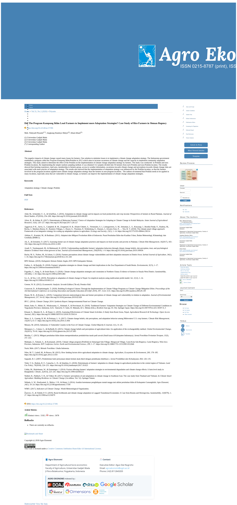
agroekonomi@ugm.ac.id (117, 468)
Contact (31, 129)
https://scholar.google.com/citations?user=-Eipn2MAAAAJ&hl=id (190, 224)
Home (31, 105)
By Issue (187, 308)
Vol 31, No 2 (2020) (39, 111)
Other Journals (188, 314)
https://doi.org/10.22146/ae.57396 (40, 128)
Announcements (33, 120)
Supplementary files (185, 272)
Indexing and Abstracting (36, 125)
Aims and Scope (190, 106)
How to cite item (185, 270)
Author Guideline (190, 110)
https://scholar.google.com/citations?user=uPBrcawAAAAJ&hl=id (189, 250)
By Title (187, 312)
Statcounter (29, 504)
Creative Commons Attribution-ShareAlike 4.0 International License (74, 449)
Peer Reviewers (190, 134)
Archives (31, 118)
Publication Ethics (190, 122)
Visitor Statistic (190, 138)
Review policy (184, 274)
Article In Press (196, 145)
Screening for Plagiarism (192, 126)
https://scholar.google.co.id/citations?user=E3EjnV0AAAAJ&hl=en (189, 237)
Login (31, 109)
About (31, 107)
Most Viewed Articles (196, 150)
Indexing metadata (185, 269)
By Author (187, 310)
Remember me (186, 197)
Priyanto (52, 111)
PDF (26, 200)
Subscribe (187, 211)
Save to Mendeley (187, 279)
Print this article (185, 267)
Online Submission (191, 118)
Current (31, 116)
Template (196, 156)
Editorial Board (190, 130)
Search (31, 114)
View (186, 209)
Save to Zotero (187, 282)
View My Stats (42, 504)
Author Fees (189, 114)
